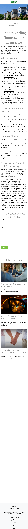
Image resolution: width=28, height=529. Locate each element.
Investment (14, 523)
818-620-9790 (15, 510)
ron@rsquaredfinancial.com (14, 517)
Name (2, 219)
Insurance (14, 527)
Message (3, 235)
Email (2, 227)
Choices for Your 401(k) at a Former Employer (11, 317)
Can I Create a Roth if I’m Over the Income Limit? (13, 285)
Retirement (14, 522)
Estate (14, 525)
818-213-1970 (16, 508)
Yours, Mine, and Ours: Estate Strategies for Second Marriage (13, 351)
